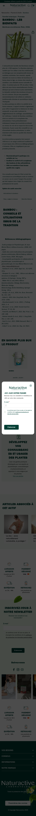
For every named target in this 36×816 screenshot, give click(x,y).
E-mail (6, 402)
